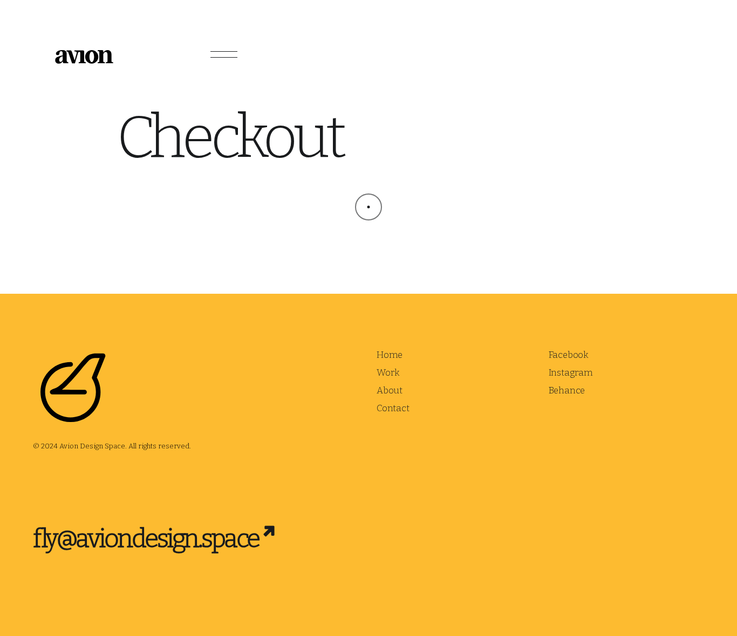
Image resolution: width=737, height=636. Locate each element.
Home (389, 355)
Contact (393, 408)
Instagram (571, 372)
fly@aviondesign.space (146, 538)
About (389, 390)
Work (388, 372)
